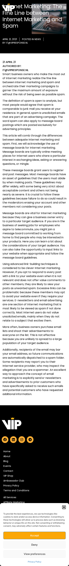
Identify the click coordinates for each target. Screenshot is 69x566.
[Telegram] (30, 439)
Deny (34, 544)
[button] (64, 507)
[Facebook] (5, 439)
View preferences (34, 554)
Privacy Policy (34, 561)
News (37, 39)
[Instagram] (21, 439)
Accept (34, 535)
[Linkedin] (13, 439)
